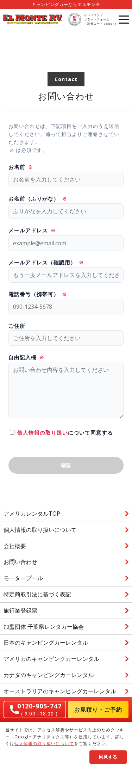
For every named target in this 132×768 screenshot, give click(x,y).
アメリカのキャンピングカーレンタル (51, 659)
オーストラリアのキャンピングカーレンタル (60, 691)
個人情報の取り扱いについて (40, 530)
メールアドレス (31, 230)
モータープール (23, 578)
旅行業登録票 (20, 610)
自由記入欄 (26, 357)
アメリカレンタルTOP (32, 513)
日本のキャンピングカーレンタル (46, 642)
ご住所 (16, 325)
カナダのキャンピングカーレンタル (49, 675)
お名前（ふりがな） (37, 198)
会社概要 (15, 546)
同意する (108, 757)
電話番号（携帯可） (37, 293)
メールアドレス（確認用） (45, 262)
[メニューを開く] (124, 19)
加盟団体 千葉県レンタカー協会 (44, 627)
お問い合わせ (20, 562)
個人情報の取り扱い (42, 432)
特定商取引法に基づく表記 (37, 594)
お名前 (20, 166)
